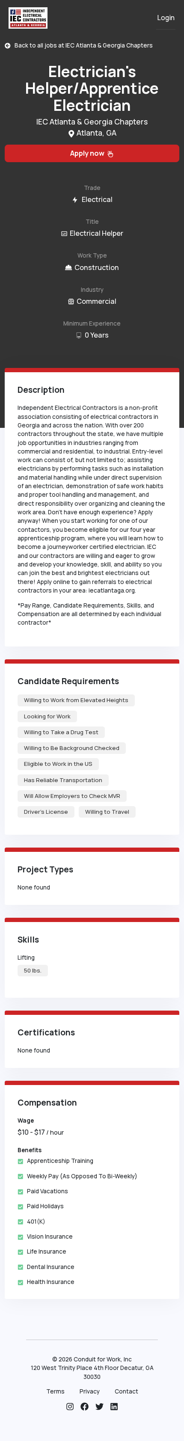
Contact (126, 1391)
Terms (55, 1391)
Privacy (90, 1391)
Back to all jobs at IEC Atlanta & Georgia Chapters (82, 45)
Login (166, 17)
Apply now (88, 153)
